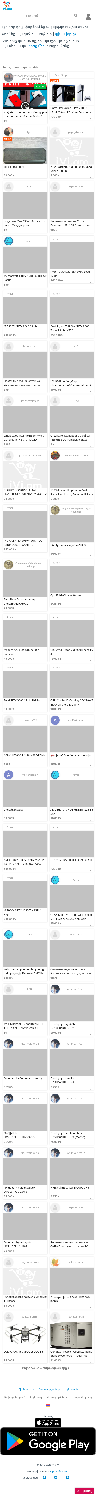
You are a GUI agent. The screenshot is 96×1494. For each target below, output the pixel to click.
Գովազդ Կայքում (14, 1397)
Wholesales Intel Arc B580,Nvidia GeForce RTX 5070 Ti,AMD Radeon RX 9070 (24, 440)
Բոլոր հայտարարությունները (44, 1368)
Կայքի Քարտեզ (82, 1397)
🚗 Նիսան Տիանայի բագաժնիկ (70, 755)
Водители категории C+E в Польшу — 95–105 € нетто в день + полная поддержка (71, 225)
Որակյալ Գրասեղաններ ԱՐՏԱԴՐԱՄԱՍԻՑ (19, 1190)
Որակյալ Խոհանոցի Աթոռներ (23, 1078)
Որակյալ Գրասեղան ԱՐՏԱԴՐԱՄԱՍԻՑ (17, 1244)
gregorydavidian (76, 132)
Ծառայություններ (49, 1389)
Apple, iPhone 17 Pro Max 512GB (24, 755)
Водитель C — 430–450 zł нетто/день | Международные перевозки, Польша (24, 225)
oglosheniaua (76, 186)
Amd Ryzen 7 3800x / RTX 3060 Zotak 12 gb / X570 (69, 328)
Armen (29, 241)
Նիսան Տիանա (13, 810)
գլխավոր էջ (65, 33)
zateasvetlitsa (76, 934)
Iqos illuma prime (14, 167)
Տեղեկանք (36, 1397)
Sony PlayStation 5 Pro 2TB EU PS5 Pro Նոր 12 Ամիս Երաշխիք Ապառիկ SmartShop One (70, 112)
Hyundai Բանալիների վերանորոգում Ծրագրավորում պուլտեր (70, 385)
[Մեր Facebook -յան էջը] (44, 1478)
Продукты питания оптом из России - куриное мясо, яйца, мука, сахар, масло (22, 385)
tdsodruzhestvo (30, 346)
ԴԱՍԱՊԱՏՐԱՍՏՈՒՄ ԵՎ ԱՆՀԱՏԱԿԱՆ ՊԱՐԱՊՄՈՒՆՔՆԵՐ (25, 492)
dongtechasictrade (30, 400)
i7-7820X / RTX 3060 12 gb (20, 326)
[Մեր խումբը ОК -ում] (67, 1478)
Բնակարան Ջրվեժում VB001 (69, 545)
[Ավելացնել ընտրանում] (45, 120)
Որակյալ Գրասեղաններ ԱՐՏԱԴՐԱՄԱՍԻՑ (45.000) (67, 1135)
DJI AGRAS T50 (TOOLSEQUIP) (23, 1352)
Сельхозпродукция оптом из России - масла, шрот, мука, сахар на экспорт (71, 973)
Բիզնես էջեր (26, 1389)
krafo (76, 346)
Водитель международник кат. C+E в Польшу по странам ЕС (69, 1244)
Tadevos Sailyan (76, 1262)
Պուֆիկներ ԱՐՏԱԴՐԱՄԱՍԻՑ (69, 1188)
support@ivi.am (59, 1471)
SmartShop (61, 75)
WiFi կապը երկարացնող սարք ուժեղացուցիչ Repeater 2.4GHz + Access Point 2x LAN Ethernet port (25, 973)
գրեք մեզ (36, 45)
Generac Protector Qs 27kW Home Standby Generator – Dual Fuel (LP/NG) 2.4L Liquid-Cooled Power (71, 1356)
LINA (29, 186)
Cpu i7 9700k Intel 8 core (65, 595)
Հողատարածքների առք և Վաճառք (76, 510)
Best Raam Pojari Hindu (76, 455)
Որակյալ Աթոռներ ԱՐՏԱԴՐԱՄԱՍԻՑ (62, 1080)
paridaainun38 (30, 1316)
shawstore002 (30, 720)
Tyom (29, 132)
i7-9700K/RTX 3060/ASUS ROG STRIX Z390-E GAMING (23, 543)
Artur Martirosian (76, 989)
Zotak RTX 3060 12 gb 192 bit (22, 700)
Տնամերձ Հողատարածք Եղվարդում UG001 (19, 602)
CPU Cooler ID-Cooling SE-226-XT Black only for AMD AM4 (71, 702)
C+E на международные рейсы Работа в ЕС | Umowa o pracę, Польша (70, 440)
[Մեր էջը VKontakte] (55, 1478)
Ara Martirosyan (76, 720)
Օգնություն (71, 1389)
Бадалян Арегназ (30, 1262)
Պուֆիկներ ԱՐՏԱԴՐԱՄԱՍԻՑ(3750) (19, 1135)
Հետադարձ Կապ (57, 1397)
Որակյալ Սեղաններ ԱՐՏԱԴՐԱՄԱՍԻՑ (63, 1026)
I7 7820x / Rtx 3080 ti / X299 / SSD (71, 860)
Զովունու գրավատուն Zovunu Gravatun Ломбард (29, 77)
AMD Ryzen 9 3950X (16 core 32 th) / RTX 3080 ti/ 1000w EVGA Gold (24, 864)
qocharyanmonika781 (30, 455)
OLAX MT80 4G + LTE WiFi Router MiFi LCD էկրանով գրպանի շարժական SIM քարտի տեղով (71, 919)
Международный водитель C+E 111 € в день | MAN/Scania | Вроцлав (24, 1028)
